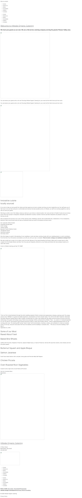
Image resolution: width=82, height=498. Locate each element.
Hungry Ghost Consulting (24, 490)
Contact (5, 11)
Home (4, 4)
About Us (5, 5)
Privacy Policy (4, 496)
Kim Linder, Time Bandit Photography (17, 488)
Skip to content (4, 1)
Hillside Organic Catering (12, 443)
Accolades (5, 8)
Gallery (4, 10)
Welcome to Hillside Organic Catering (17, 26)
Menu (4, 7)
